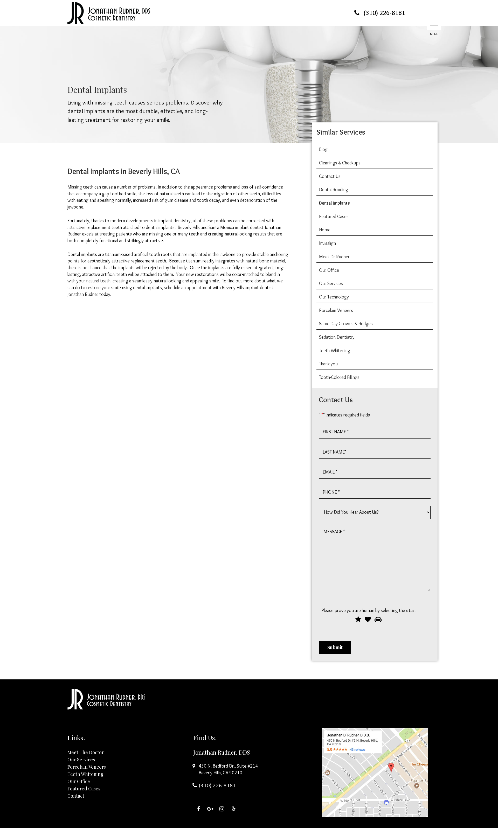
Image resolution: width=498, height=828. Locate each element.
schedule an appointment (188, 287)
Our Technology (334, 297)
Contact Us (330, 176)
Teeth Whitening (334, 350)
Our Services (331, 283)
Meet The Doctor (85, 752)
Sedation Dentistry (337, 337)
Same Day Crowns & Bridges (346, 323)
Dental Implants (334, 203)
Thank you (328, 364)
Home (324, 230)
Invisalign (327, 243)
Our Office (329, 270)
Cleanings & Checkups (340, 163)
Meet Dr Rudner (334, 257)
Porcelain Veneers (336, 310)
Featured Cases (334, 216)
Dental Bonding (333, 189)
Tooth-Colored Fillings (339, 377)
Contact (75, 796)
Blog (323, 149)
